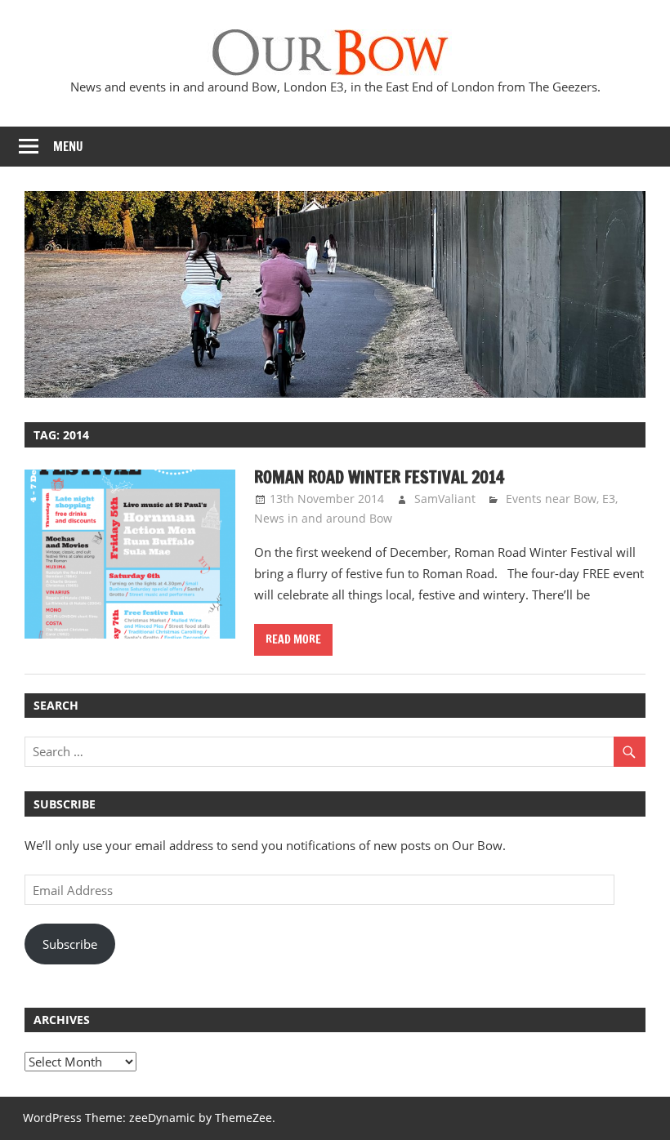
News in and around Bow (323, 518)
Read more (293, 639)
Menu (68, 146)
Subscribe (69, 944)
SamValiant (445, 498)
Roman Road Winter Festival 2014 (379, 477)
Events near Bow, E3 (560, 498)
